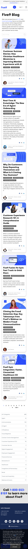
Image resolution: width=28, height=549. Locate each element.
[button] (26, 2)
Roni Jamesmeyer (12, 396)
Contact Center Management (10, 230)
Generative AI (6, 460)
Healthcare (6, 67)
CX (19, 19)
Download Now (14, 3)
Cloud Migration (6, 433)
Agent (3, 418)
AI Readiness (5, 430)
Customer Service (7, 445)
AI (17, 19)
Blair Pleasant (11, 349)
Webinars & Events (16, 380)
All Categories (6, 414)
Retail (3, 472)
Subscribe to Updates (20, 511)
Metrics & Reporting (8, 228)
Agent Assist (16, 111)
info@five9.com (19, 513)
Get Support (4, 514)
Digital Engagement (18, 177)
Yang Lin (10, 146)
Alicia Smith (10, 196)
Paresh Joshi (10, 293)
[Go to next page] (12, 407)
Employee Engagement (9, 113)
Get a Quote (4, 513)
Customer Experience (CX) (9, 180)
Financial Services (8, 327)
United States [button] (14, 526)
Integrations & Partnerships (17, 275)
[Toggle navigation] (26, 7)
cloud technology (7, 21)
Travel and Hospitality (8, 476)
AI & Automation (15, 67)
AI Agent (4, 426)
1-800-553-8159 (14, 7)
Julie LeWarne (11, 82)
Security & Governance (9, 329)
